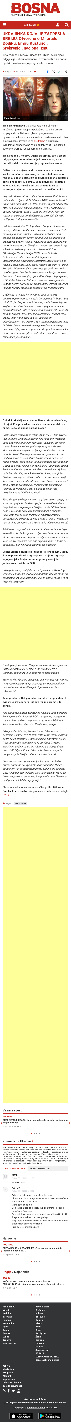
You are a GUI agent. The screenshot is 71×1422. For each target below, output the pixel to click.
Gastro (39, 1320)
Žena (38, 1336)
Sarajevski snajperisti (47, 1360)
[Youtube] (18, 1391)
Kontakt (7, 1376)
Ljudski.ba (39, 141)
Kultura (39, 1313)
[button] (65, 80)
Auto (38, 1326)
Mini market (9, 1343)
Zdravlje (40, 1316)
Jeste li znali (42, 1306)
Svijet (6, 1336)
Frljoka (39, 1346)
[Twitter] (13, 1391)
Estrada (40, 1340)
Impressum (9, 1379)
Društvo (7, 1340)
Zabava (40, 1343)
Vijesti (6, 1310)
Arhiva (6, 1366)
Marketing (8, 1369)
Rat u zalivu (9, 1306)
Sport (5, 1326)
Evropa (6, 1333)
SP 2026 (40, 1353)
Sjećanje (40, 1310)
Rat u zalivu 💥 (31, 25)
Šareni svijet (42, 1350)
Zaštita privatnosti (12, 1386)
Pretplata (8, 1372)
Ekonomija (8, 1323)
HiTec (39, 1323)
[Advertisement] (35, 378)
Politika (7, 1313)
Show (38, 1330)
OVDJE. (7, 794)
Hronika (7, 1320)
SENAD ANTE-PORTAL (47, 1356)
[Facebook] (8, 1391)
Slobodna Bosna (36, 1407)
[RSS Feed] (4, 1391)
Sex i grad (41, 1333)
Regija (6, 1330)
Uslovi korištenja (12, 1382)
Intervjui (7, 1316)
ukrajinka (20, 803)
